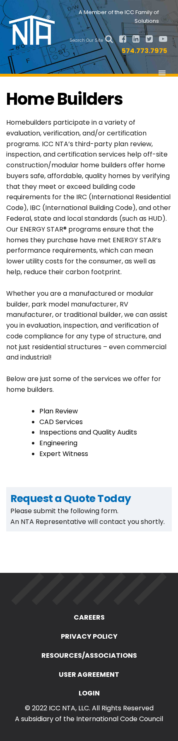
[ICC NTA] (34, 29)
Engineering (58, 443)
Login (89, 693)
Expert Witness (63, 454)
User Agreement (89, 674)
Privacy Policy (89, 636)
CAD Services (61, 422)
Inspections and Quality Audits (88, 432)
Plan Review (58, 411)
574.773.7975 (144, 51)
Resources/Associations (89, 655)
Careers (89, 617)
